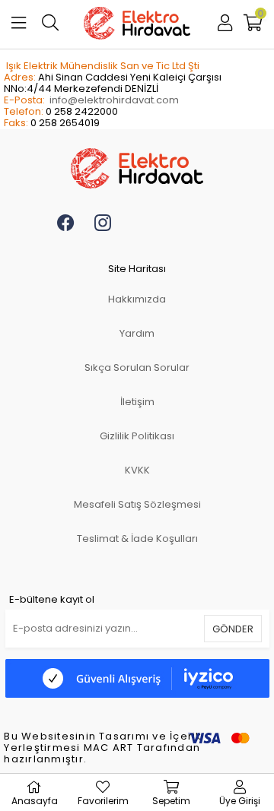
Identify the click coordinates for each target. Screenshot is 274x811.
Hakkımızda (137, 299)
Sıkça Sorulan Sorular (137, 367)
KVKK (137, 470)
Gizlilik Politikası (137, 436)
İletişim (137, 401)
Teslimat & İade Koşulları (137, 538)
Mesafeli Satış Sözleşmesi (137, 504)
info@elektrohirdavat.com (114, 100)
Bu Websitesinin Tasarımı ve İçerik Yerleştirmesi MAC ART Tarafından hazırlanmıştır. (103, 748)
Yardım (137, 333)
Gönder (232, 629)
